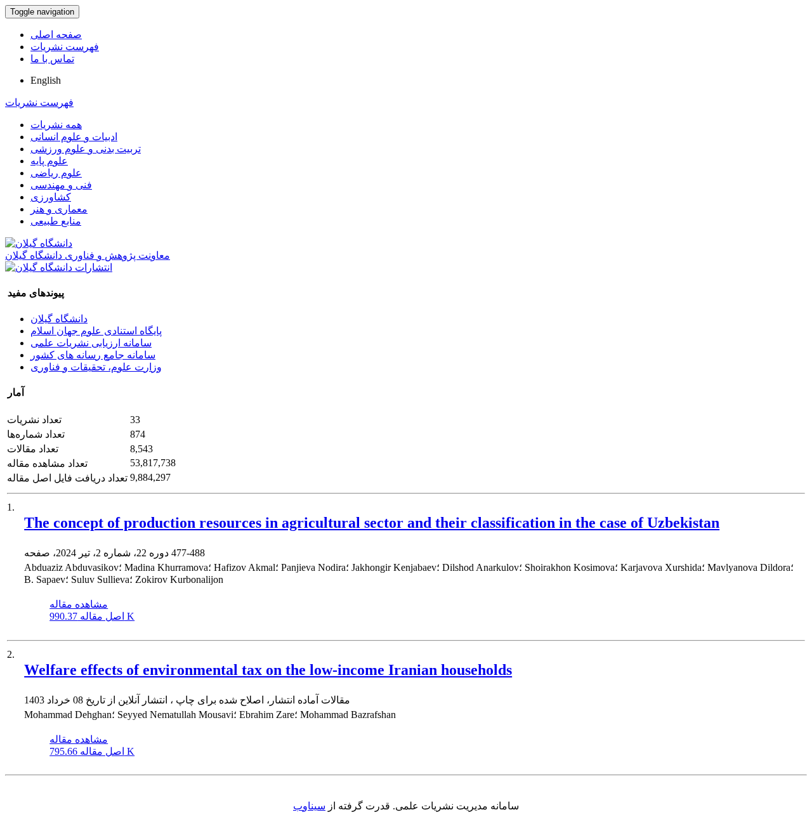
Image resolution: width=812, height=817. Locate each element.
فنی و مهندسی (61, 185)
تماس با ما (52, 58)
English (45, 80)
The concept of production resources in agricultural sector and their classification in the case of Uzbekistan (371, 522)
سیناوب (309, 806)
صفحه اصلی (56, 34)
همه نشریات (56, 124)
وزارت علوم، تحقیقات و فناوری (96, 367)
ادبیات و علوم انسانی (73, 136)
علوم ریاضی (56, 172)
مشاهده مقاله (78, 604)
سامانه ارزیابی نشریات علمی (91, 342)
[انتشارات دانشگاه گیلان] (58, 267)
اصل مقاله (91, 616)
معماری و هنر (59, 209)
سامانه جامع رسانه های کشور (92, 355)
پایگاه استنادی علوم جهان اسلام (96, 330)
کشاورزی (50, 197)
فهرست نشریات (64, 46)
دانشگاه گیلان (59, 318)
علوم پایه (49, 160)
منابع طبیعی (55, 221)
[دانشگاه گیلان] (38, 243)
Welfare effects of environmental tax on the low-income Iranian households (268, 670)
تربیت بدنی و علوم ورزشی (85, 148)
